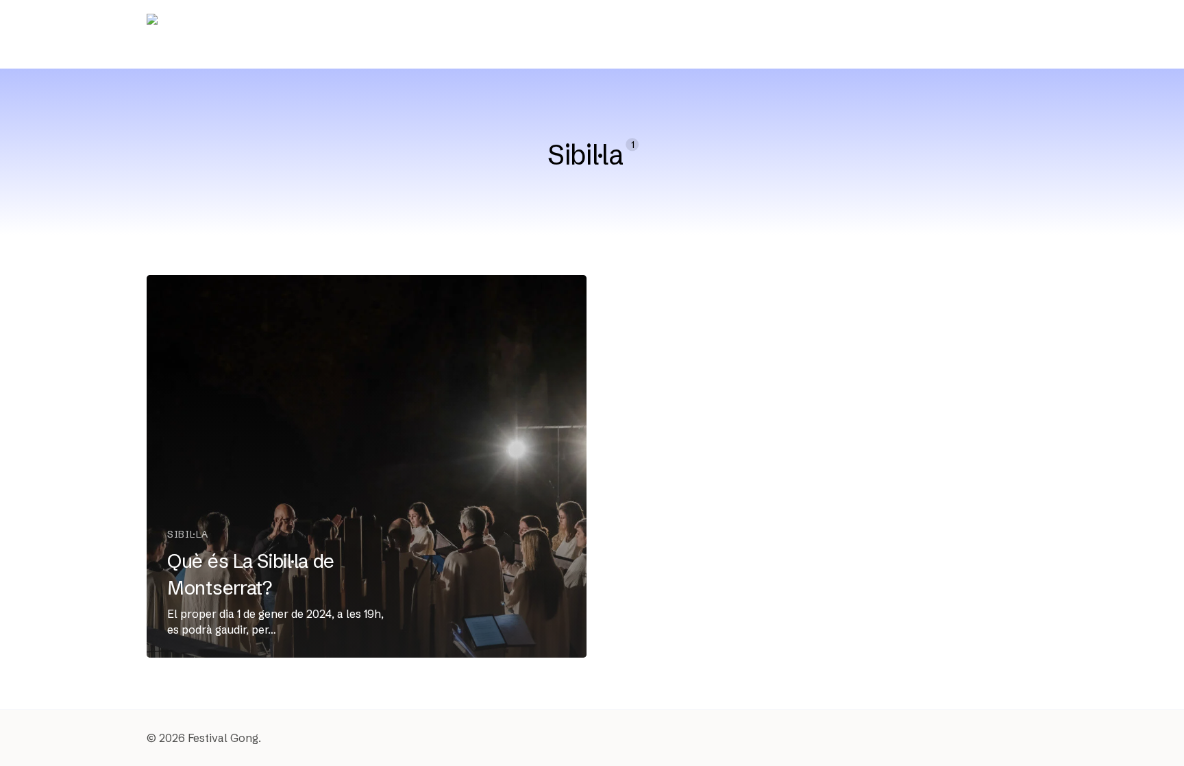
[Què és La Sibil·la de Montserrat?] (367, 466)
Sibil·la (187, 534)
